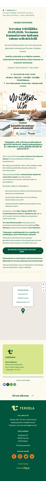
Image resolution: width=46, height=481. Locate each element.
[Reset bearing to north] (43, 290)
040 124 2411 (21, 420)
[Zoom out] (43, 287)
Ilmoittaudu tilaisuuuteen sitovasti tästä (22, 251)
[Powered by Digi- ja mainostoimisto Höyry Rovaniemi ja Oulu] (23, 467)
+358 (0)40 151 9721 (13, 370)
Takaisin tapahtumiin (23, 22)
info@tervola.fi (29, 422)
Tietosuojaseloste (23, 445)
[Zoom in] (43, 284)
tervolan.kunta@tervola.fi (27, 425)
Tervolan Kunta (22, 290)
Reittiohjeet (23, 441)
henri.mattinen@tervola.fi (14, 367)
